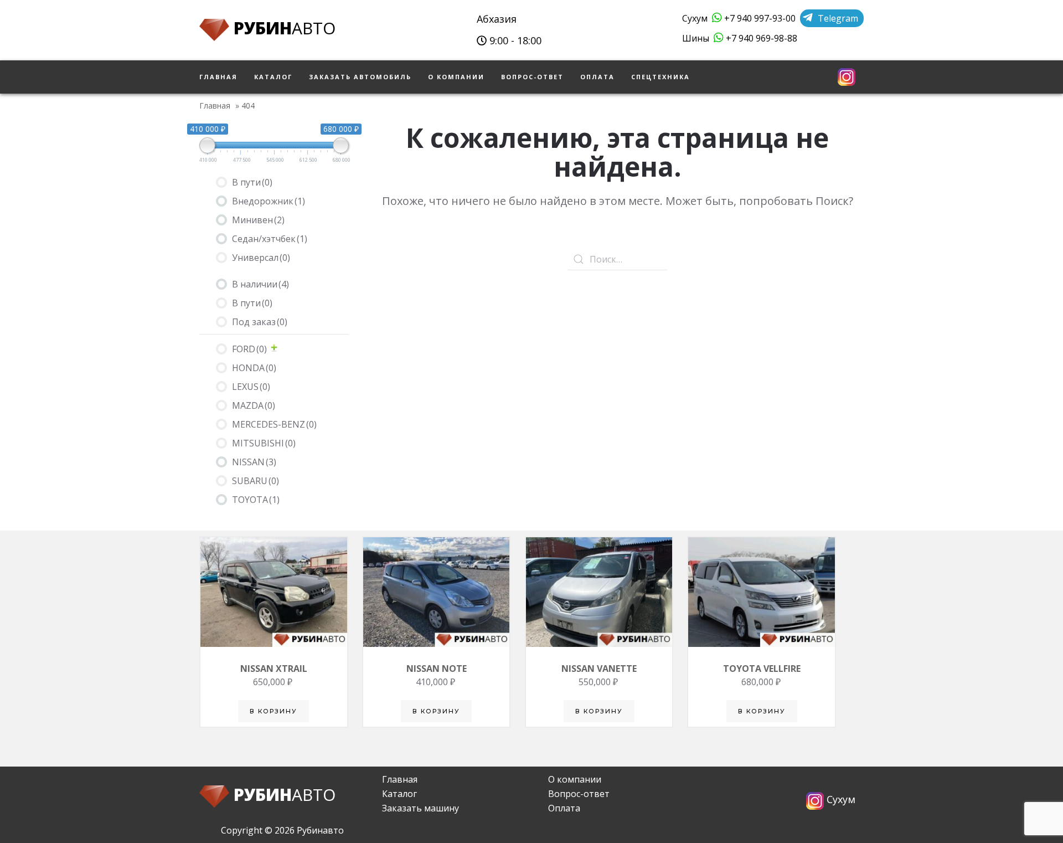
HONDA (254, 368)
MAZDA (253, 405)
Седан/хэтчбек (269, 239)
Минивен (258, 220)
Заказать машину (420, 808)
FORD (249, 349)
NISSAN (254, 462)
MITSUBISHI (264, 443)
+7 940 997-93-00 (759, 18)
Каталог (273, 77)
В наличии (260, 284)
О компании (456, 77)
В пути (252, 182)
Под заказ (259, 322)
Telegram (837, 18)
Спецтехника (660, 77)
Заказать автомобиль (360, 77)
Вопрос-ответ (532, 77)
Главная (218, 77)
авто (285, 28)
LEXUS (251, 387)
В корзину (273, 711)
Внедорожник (268, 201)
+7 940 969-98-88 (760, 38)
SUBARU (255, 481)
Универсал (261, 257)
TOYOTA (256, 500)
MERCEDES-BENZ (274, 424)
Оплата (597, 77)
